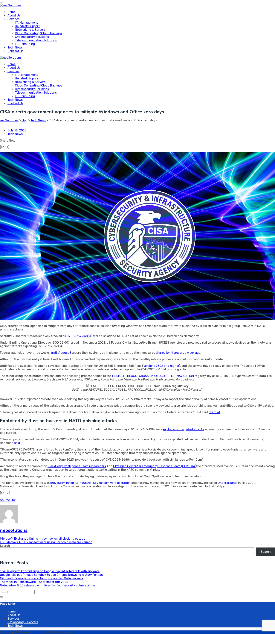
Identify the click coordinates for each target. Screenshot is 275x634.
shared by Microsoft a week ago (178, 352)
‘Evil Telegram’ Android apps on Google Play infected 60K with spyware (50, 571)
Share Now (7, 140)
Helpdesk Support (27, 26)
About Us (13, 15)
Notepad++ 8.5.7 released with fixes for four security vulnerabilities (48, 585)
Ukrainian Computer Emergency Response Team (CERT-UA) (154, 466)
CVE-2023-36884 (79, 336)
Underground (227, 483)
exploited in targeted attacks (183, 429)
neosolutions (14, 530)
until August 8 (61, 352)
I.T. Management (26, 22)
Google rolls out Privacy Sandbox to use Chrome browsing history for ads (51, 575)
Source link (8, 500)
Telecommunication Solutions (36, 40)
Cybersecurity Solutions (32, 37)
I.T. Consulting (25, 44)
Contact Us (15, 51)
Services (13, 19)
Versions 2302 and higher (161, 366)
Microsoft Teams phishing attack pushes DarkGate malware (41, 578)
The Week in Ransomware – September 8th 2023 (34, 582)
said (17, 443)
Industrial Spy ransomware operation (105, 483)
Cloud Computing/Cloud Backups (38, 33)
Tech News (15, 47)
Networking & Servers (30, 29)
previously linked (62, 483)
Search (5, 545)
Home (11, 12)
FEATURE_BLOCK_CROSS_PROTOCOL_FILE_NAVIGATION (153, 376)
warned (214, 412)
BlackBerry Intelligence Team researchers (77, 466)
